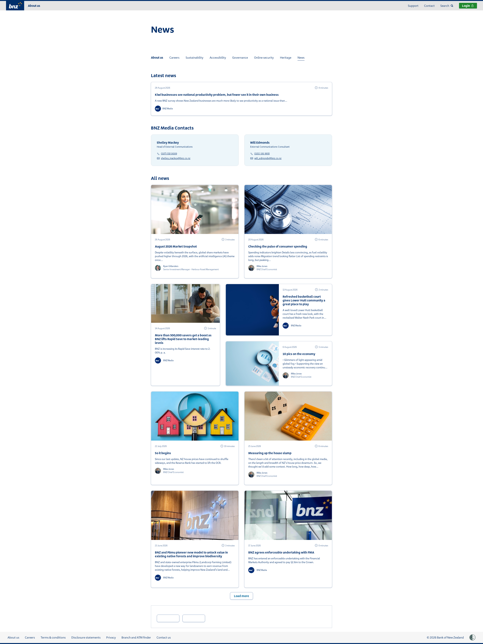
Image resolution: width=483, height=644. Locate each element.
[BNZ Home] (15, 5)
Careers (174, 57)
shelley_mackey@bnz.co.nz (175, 158)
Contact (429, 6)
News (301, 57)
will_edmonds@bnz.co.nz (267, 158)
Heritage (285, 57)
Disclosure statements (86, 637)
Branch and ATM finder (136, 637)
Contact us (164, 637)
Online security (264, 57)
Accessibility (218, 57)
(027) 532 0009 (169, 153)
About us (34, 6)
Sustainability (194, 57)
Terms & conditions (53, 637)
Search (444, 6)
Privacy (111, 637)
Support (413, 6)
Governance (240, 57)
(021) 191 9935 (262, 153)
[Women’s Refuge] (472, 637)
